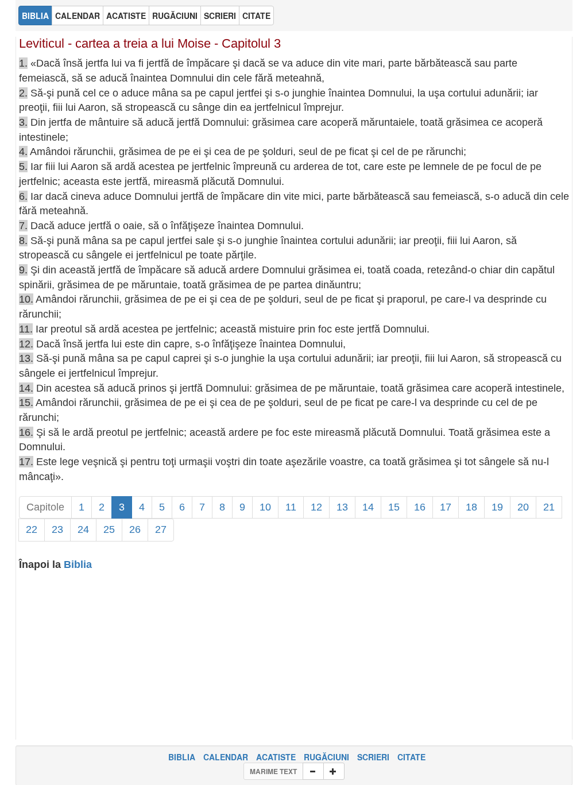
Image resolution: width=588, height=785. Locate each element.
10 (265, 507)
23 (57, 529)
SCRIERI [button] (220, 15)
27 (161, 529)
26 (135, 529)
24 (83, 529)
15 (394, 507)
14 (368, 507)
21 (549, 507)
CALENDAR (225, 757)
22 (31, 529)
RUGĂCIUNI (326, 757)
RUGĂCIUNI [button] (175, 15)
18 (471, 507)
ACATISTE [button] (126, 15)
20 (523, 507)
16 (419, 507)
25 (109, 529)
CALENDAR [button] (77, 15)
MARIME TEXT (273, 771)
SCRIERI (373, 757)
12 (316, 507)
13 (342, 507)
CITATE (411, 757)
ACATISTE (276, 757)
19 (497, 507)
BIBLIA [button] (35, 15)
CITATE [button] (256, 15)
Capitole (45, 507)
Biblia (78, 564)
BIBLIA (181, 757)
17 (445, 507)
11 (290, 507)
